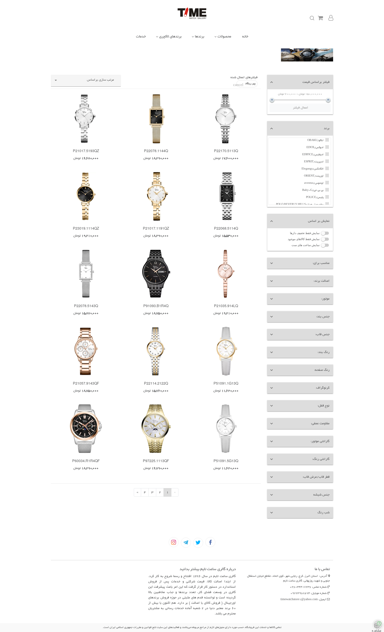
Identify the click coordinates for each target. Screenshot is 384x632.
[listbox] (191, 83)
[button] (300, 82)
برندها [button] (199, 37)
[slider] (272, 100)
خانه (245, 37)
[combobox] (86, 82)
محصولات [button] (224, 37)
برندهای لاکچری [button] (170, 37)
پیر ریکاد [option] (246, 84)
